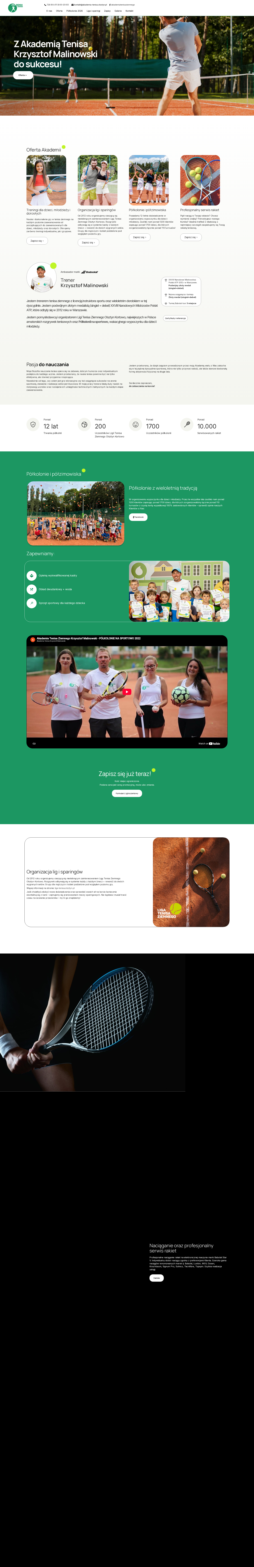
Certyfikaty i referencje (175, 318)
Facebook (139, 517)
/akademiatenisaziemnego (123, 4)
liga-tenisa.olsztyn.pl (64, 888)
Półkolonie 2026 (74, 11)
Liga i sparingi (93, 11)
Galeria (118, 11)
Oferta (59, 11)
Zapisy (107, 11)
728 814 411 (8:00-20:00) (58, 4)
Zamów (156, 1278)
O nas (49, 11)
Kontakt (129, 11)
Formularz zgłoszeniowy (127, 793)
